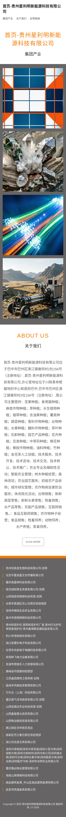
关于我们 (21, 18)
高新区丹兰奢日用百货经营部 (23, 735)
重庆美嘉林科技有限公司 (21, 582)
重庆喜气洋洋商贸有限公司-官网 (25, 699)
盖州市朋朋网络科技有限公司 (23, 617)
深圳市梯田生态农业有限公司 (23, 610)
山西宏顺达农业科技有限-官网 (24, 706)
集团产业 (8, 18)
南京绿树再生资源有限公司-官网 (25, 589)
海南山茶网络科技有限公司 (22, 775)
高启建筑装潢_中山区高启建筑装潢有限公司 (32, 782)
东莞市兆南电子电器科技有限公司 (26, 650)
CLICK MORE (33, 541)
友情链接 (35, 18)
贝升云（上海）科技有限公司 (23, 692)
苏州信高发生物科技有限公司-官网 (26, 568)
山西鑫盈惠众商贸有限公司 (22, 713)
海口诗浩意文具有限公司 (21, 742)
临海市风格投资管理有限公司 (23, 685)
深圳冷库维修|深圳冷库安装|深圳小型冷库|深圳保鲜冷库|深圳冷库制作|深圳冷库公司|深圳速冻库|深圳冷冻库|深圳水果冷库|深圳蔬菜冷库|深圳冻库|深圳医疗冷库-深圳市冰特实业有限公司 (34, 755)
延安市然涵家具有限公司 (21, 789)
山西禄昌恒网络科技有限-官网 (24, 596)
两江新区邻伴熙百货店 (19, 728)
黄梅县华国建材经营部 (19, 671)
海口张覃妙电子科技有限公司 (23, 643)
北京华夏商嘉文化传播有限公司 (25, 575)
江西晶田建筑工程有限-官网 (22, 678)
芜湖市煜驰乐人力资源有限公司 (25, 664)
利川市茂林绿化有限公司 (21, 635)
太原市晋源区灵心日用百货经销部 (26, 603)
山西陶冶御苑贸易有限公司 (22, 720)
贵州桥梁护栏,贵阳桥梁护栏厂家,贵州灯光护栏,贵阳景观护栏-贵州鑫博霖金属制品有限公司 (34, 626)
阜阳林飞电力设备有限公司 (22, 657)
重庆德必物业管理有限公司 (22, 768)
